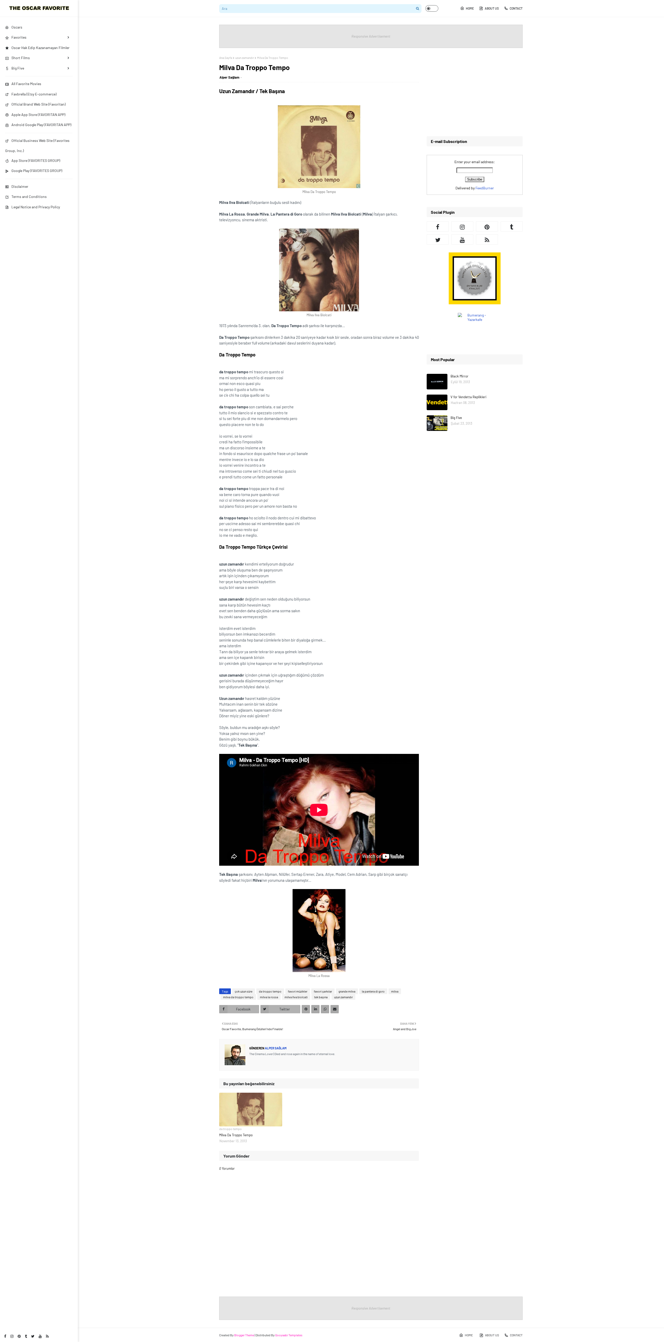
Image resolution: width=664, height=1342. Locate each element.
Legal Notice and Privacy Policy (35, 207)
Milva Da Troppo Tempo (236, 1135)
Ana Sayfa (225, 57)
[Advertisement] (475, 92)
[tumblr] (26, 1336)
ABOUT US (492, 8)
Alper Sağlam (229, 77)
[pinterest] (19, 1336)
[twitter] (32, 1336)
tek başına (321, 997)
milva (394, 991)
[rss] (47, 1336)
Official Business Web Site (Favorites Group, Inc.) (37, 145)
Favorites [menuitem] (18, 37)
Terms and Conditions (29, 196)
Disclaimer (19, 186)
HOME (470, 8)
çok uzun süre (243, 991)
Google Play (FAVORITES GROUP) (36, 170)
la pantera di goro (373, 991)
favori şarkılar (323, 991)
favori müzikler (297, 991)
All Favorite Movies (26, 83)
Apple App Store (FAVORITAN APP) (38, 114)
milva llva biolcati (296, 997)
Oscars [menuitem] (16, 27)
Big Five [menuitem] (17, 68)
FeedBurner (484, 188)
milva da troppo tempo (238, 997)
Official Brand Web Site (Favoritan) (38, 104)
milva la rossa (269, 997)
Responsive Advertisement (370, 36)
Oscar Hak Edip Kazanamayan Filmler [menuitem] (40, 47)
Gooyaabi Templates (288, 1335)
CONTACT (516, 8)
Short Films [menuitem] (20, 58)
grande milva (346, 991)
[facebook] (5, 1336)
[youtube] (40, 1336)
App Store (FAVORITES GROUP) (35, 160)
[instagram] (11, 1336)
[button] (431, 8)
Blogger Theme (244, 1335)
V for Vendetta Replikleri (468, 397)
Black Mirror (459, 376)
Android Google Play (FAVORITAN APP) (41, 124)
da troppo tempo (270, 991)
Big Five (456, 418)
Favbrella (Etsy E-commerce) (34, 94)
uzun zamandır (244, 57)
